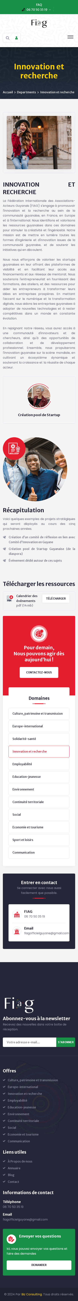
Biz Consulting (31, 1294)
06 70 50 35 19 (37, 9)
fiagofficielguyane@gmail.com (46, 933)
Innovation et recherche (29, 751)
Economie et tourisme (27, 827)
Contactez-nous (39, 672)
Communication (23, 852)
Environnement (23, 789)
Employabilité (22, 764)
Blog (11, 1175)
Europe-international (27, 726)
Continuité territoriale (28, 802)
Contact (13, 1182)
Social (16, 814)
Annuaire (14, 1168)
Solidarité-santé (24, 739)
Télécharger (56, 598)
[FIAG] (39, 23)
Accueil (8, 92)
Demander (39, 1265)
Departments (26, 92)
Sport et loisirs (22, 840)
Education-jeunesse (26, 777)
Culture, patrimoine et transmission (37, 713)
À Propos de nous (20, 1161)
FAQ (39, 5)
